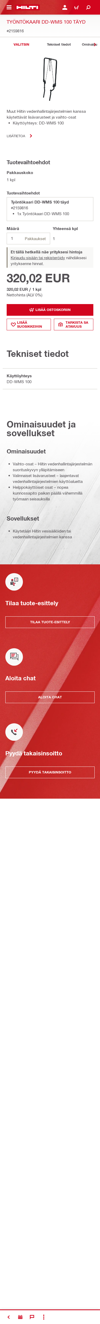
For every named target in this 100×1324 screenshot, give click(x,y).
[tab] (21, 44)
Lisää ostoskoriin (53, 310)
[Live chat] (32, 1317)
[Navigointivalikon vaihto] (9, 7)
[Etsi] (88, 7)
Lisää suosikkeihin (29, 324)
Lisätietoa (16, 136)
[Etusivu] (27, 7)
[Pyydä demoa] (20, 1317)
